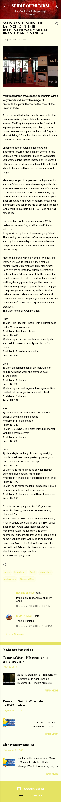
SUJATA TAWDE (25, 615)
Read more (51, 690)
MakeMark (20, 572)
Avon (7, 572)
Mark (33, 572)
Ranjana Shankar (25, 592)
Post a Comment (15, 634)
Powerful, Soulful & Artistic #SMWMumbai (23, 703)
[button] (56, 23)
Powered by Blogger (32, 788)
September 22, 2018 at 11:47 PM (34, 626)
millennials (10, 579)
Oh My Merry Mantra (18, 745)
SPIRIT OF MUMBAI (30, 5)
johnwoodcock (37, 795)
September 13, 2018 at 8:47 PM (33, 606)
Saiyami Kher (27, 579)
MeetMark (45, 572)
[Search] (56, 7)
